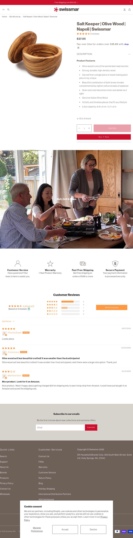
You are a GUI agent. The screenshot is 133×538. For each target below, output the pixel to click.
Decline (93, 529)
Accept (65, 529)
